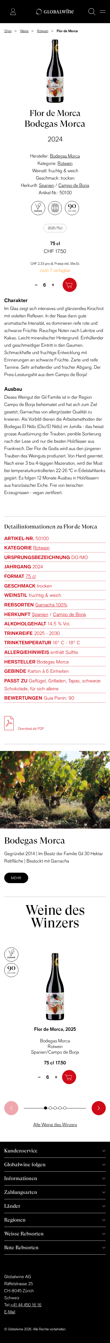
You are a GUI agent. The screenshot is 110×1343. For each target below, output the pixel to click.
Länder (12, 1206)
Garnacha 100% (51, 605)
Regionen (15, 1220)
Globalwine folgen (25, 1164)
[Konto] (12, 11)
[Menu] (102, 11)
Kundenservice (21, 1151)
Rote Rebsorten (21, 1247)
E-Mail (9, 1311)
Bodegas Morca (65, 156)
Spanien (46, 185)
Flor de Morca (55, 1029)
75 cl (31, 576)
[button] (45, 1108)
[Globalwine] (55, 12)
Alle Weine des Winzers (55, 1124)
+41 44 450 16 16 (25, 1304)
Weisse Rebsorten (24, 1234)
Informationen (20, 1178)
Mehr (16, 878)
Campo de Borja (73, 185)
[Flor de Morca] (55, 986)
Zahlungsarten (20, 1192)
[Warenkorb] (4, 12)
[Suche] (92, 11)
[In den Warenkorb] (70, 285)
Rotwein (65, 163)
